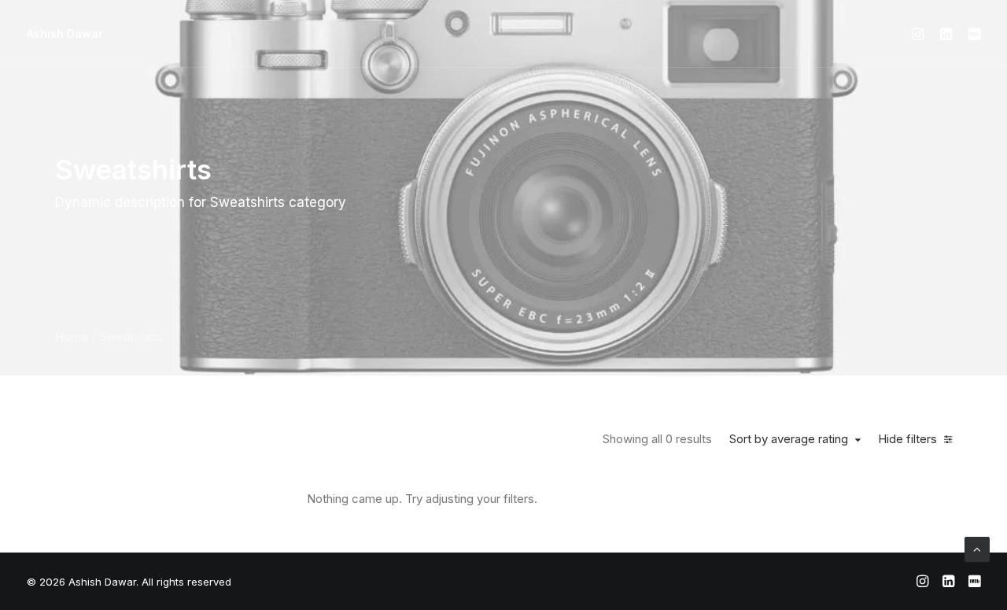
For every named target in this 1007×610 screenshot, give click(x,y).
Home (71, 336)
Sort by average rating (788, 439)
